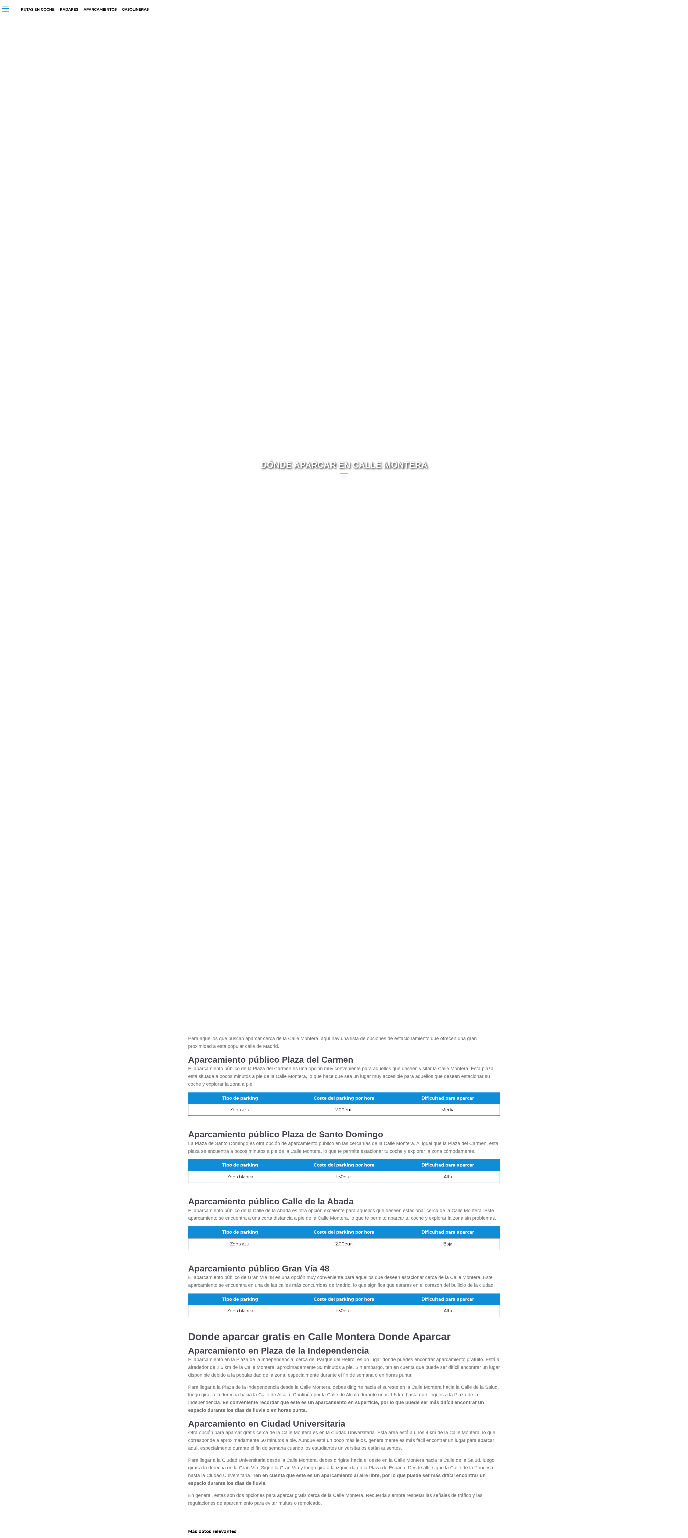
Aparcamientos (100, 9)
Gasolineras (135, 9)
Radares (69, 9)
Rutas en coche (38, 9)
